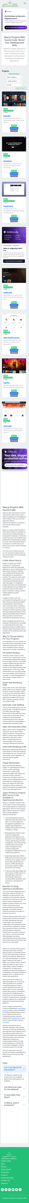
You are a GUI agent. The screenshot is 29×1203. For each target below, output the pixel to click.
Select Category (12, 77)
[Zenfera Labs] (14, 19)
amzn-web (6, 1022)
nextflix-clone (15, 1018)
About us (3, 1166)
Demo (14, 125)
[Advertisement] (14, 489)
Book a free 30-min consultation (16, 27)
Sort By (9, 85)
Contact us (4, 1175)
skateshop (13, 991)
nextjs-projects (12, 81)
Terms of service (6, 1169)
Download (14, 130)
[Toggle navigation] (25, 3)
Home (3, 1164)
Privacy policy (5, 1172)
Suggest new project (7, 1178)
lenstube (21, 981)
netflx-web (23, 997)
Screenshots (15, 128)
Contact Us (4, 1183)
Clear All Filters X (20, 88)
